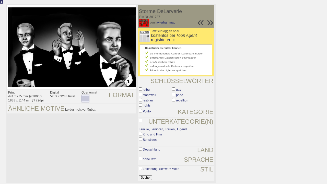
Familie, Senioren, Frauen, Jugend (163, 129)
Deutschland (151, 149)
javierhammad (166, 22)
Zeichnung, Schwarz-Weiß (161, 169)
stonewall (149, 95)
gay (178, 89)
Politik (147, 111)
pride (179, 95)
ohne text (149, 159)
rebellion (182, 100)
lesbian (148, 100)
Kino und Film (152, 134)
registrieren (163, 40)
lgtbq (146, 89)
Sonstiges (150, 140)
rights (146, 105)
